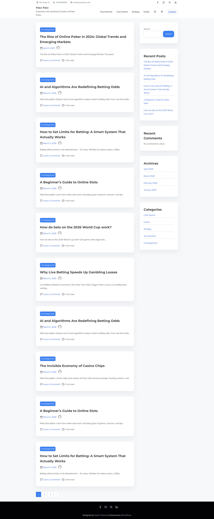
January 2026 (150, 190)
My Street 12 (44, 2)
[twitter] (169, 2)
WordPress (126, 515)
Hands (147, 222)
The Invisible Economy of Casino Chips (72, 366)
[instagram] (163, 2)
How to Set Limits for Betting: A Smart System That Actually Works (158, 89)
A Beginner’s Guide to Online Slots (69, 182)
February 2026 (150, 183)
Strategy (147, 229)
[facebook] (157, 2)
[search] (154, 12)
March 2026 (149, 176)
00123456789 (61, 2)
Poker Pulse (42, 7)
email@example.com (81, 2)
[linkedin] (175, 2)
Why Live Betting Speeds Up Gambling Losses (78, 272)
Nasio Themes (101, 515)
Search (147, 29)
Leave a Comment (51, 60)
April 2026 (148, 169)
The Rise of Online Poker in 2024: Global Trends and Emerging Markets (158, 65)
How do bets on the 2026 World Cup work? (76, 227)
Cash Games (149, 215)
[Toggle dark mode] (161, 12)
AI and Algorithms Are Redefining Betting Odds (80, 87)
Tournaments (150, 236)
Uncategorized (47, 29)
